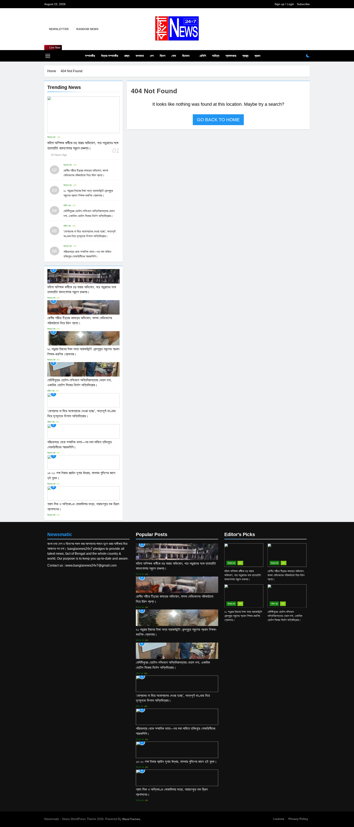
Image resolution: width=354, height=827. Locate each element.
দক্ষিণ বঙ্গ (67, 205)
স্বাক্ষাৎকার (231, 55)
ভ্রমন (257, 55)
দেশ (152, 55)
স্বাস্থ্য (245, 55)
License (278, 818)
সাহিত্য (215, 55)
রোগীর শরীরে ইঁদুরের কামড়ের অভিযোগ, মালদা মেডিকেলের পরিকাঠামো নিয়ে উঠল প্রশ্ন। (286, 575)
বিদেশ (162, 55)
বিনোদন (185, 55)
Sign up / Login (284, 4)
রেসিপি (203, 55)
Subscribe (303, 4)
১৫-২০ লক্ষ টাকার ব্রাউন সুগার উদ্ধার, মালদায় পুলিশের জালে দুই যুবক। (176, 761)
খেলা (173, 55)
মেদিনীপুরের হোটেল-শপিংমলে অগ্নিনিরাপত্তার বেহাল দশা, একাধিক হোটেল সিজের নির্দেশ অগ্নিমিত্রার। (285, 616)
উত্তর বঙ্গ (51, 137)
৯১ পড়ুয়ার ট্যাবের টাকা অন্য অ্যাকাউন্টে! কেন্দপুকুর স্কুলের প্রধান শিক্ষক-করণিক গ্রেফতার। (243, 616)
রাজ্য (126, 55)
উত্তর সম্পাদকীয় (109, 55)
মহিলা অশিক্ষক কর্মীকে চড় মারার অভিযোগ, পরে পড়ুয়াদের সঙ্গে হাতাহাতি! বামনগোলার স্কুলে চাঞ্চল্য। (242, 575)
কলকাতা (140, 55)
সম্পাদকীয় (90, 55)
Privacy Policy (298, 818)
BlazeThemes (131, 819)
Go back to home (218, 119)
